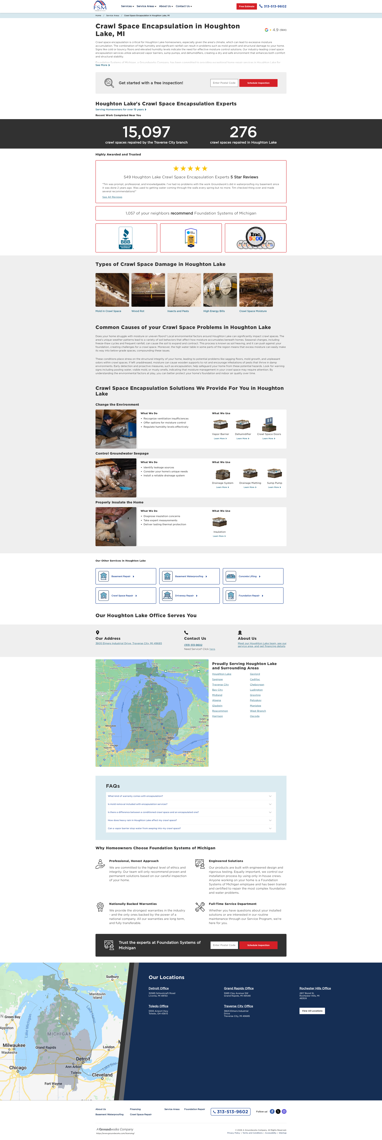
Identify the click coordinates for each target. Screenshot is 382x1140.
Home (98, 15)
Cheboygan (257, 684)
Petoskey (255, 700)
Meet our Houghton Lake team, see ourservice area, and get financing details (262, 645)
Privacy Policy (233, 1133)
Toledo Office (158, 1006)
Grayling (255, 695)
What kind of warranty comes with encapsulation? (135, 796)
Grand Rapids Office (239, 988)
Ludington (256, 689)
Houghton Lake (221, 674)
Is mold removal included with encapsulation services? (137, 804)
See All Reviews (112, 197)
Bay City (217, 689)
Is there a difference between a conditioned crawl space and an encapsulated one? (153, 812)
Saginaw (217, 679)
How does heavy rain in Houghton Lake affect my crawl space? (142, 820)
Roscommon (220, 711)
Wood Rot (137, 311)
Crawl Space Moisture (253, 311)
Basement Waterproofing (110, 1114)
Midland (217, 695)
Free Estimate (246, 6)
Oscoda (254, 716)
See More (102, 65)
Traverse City (220, 684)
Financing (135, 1109)
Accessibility (271, 1133)
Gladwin (217, 705)
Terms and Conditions (252, 1133)
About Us (165, 6)
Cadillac (255, 679)
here (212, 649)
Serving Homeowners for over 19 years (120, 109)
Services (126, 6)
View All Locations (312, 1011)
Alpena (216, 700)
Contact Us (183, 6)
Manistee (255, 705)
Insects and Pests (178, 311)
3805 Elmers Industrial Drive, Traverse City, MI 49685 (129, 643)
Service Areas (145, 6)
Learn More (219, 438)
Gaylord (255, 674)
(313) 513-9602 (193, 645)
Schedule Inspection (258, 83)
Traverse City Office (238, 1006)
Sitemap (282, 1133)
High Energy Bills (214, 311)
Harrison (217, 716)
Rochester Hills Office (315, 988)
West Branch (258, 711)
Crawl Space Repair (141, 1114)
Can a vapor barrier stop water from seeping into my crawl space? (144, 828)
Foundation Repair (194, 1109)
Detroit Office (159, 988)
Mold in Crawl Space (108, 311)
